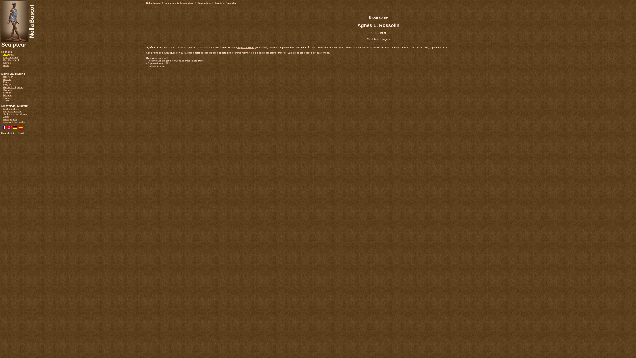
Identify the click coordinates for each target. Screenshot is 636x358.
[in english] (10, 128)
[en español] (21, 128)
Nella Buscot (153, 3)
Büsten (7, 79)
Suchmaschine (11, 109)
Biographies (204, 3)
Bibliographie (10, 119)
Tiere (6, 100)
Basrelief (8, 76)
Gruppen (8, 90)
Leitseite (6, 52)
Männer (7, 95)
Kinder (7, 92)
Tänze (6, 98)
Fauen (6, 82)
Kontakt (7, 62)
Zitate (6, 117)
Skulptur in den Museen (15, 114)
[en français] (5, 128)
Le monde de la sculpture (179, 3)
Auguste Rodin (245, 47)
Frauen (7, 84)
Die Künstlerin (10, 57)
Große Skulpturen (13, 87)
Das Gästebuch (11, 60)
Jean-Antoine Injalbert (14, 122)
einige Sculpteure (12, 111)
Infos (11, 55)
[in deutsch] (15, 128)
